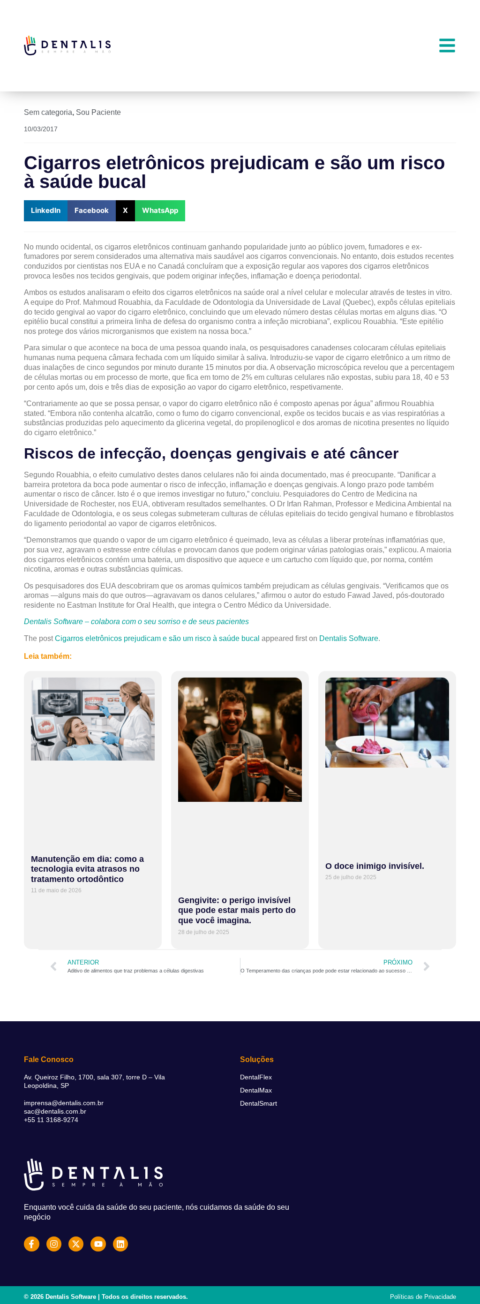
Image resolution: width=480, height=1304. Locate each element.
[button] (46, 210)
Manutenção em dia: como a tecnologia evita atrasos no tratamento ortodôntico (87, 869)
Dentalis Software (348, 638)
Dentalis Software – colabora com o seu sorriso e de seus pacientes (136, 622)
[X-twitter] (75, 1243)
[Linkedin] (120, 1243)
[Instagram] (53, 1243)
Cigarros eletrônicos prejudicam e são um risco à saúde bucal (157, 638)
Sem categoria (48, 112)
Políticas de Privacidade (423, 1296)
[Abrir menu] (447, 45)
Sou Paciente (98, 112)
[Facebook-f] (31, 1243)
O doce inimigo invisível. (374, 866)
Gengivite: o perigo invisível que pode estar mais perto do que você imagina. (237, 910)
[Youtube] (97, 1243)
